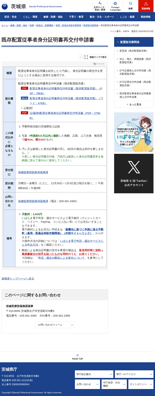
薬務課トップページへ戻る (18, 278)
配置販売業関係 (91, 25)
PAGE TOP (77, 359)
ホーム (5, 25)
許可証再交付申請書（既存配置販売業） (135, 84)
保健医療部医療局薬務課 (33, 172)
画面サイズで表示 (98, 57)
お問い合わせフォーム (50, 324)
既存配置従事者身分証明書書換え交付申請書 (135, 95)
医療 (32, 25)
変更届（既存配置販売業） (134, 51)
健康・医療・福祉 (18, 25)
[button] (115, 6)
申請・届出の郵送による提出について (61, 257)
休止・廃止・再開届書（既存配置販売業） (135, 61)
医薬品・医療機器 (44, 25)
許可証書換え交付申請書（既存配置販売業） (135, 72)
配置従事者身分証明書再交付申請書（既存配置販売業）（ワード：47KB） (66, 101)
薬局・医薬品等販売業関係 (68, 25)
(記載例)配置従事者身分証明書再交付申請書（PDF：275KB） (65, 115)
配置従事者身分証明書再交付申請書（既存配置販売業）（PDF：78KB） (66, 91)
